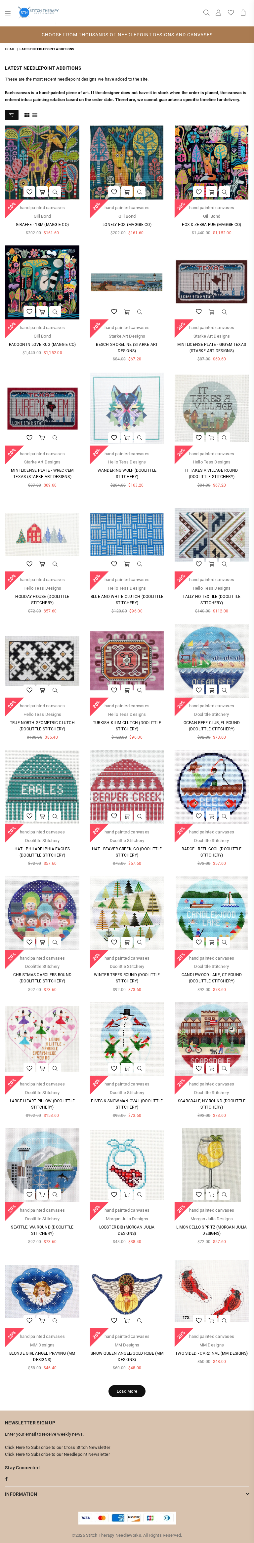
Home (10, 49)
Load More (127, 1391)
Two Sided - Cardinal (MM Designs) (211, 1353)
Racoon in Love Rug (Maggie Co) (42, 344)
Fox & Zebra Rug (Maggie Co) (211, 224)
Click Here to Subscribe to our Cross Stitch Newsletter (57, 1447)
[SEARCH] (206, 13)
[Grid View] (26, 114)
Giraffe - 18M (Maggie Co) (42, 224)
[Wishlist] (231, 13)
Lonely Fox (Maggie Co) (127, 224)
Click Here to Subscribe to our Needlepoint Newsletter (57, 1454)
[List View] (34, 114)
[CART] (243, 13)
